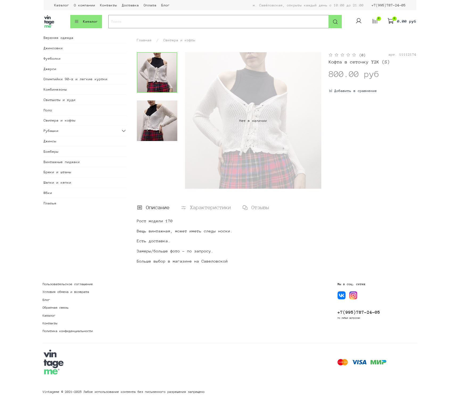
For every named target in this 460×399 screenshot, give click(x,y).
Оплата (150, 5)
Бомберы (51, 152)
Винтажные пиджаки (62, 162)
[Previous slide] (194, 120)
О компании (84, 5)
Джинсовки (53, 48)
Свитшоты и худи (60, 100)
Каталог (61, 5)
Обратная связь (56, 307)
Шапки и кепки (57, 182)
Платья (50, 203)
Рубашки (51, 131)
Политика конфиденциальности (68, 331)
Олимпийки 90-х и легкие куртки (76, 79)
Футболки (52, 59)
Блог (165, 5)
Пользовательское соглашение (68, 284)
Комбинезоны (55, 89)
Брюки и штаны (57, 172)
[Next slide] (312, 120)
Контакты (108, 5)
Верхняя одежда (58, 38)
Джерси (50, 69)
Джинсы (50, 141)
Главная (144, 40)
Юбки (48, 193)
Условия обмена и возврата (66, 292)
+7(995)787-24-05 (389, 5)
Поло (48, 110)
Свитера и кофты (179, 40)
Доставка (130, 5)
